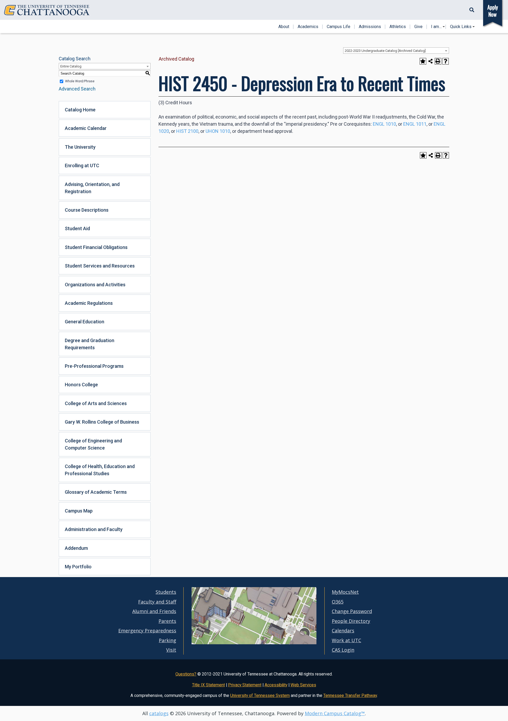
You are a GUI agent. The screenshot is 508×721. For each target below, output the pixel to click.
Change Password (352, 611)
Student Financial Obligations (96, 247)
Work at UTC (346, 640)
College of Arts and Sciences (96, 403)
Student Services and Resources (100, 266)
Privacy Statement (244, 684)
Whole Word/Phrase (79, 81)
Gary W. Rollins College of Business (102, 422)
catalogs (159, 713)
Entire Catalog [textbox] (70, 66)
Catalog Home (80, 109)
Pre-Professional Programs (94, 366)
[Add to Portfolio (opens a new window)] (423, 61)
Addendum (76, 548)
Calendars (343, 630)
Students (166, 592)
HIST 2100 (187, 131)
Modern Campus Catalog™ (335, 713)
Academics (308, 27)
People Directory (351, 621)
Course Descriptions (86, 210)
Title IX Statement (208, 684)
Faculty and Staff (157, 601)
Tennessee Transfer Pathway (350, 695)
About (283, 27)
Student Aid (77, 228)
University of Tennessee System (260, 695)
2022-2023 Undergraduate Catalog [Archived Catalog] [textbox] (385, 51)
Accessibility (276, 684)
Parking (167, 640)
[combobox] (396, 50)
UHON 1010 (218, 131)
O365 (337, 601)
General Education (84, 321)
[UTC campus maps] (254, 643)
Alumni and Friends (154, 611)
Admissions (370, 27)
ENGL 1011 (415, 124)
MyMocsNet (345, 592)
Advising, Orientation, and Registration (92, 188)
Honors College (81, 384)
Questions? (185, 674)
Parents (167, 621)
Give (418, 27)
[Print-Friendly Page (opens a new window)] (438, 61)
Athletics (397, 27)
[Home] (47, 10)
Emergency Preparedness (147, 630)
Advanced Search (77, 89)
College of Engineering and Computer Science (93, 444)
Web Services (303, 684)
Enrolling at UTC (82, 165)
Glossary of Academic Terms (96, 492)
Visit (171, 650)
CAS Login (343, 650)
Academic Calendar (86, 128)
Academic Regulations (89, 303)
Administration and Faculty (94, 529)
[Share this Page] (430, 61)
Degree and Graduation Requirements (89, 344)
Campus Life (338, 27)
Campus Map (79, 511)
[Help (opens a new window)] (445, 61)
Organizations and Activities (95, 284)
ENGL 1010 (384, 124)
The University (80, 147)
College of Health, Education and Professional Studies (100, 470)
